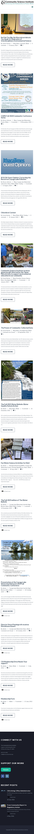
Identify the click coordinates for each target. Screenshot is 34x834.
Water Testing (19, 183)
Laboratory (4, 183)
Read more (8, 65)
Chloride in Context (8, 213)
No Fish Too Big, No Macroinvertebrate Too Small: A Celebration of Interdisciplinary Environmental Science (16, 39)
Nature (28, 278)
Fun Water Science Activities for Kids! (15, 463)
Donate (5, 770)
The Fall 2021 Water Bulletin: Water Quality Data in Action (14, 405)
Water (27, 43)
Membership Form (8, 699)
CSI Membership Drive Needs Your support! (14, 662)
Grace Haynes (6, 215)
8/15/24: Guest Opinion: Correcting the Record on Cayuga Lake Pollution (16, 178)
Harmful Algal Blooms (18, 467)
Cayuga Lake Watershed (23, 120)
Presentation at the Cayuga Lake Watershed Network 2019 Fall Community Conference (13, 584)
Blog (14, 43)
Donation (18, 278)
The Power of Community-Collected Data (17, 328)
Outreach (22, 43)
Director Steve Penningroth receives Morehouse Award (15, 625)
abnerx (5, 408)
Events (3, 122)
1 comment (27, 506)
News (17, 43)
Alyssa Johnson (7, 120)
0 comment (14, 122)
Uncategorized (9, 280)
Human (24, 278)
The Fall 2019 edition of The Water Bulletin (14, 501)
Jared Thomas (7, 43)
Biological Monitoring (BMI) (16, 465)
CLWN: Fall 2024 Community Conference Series (16, 117)
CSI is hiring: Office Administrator (19, 791)
